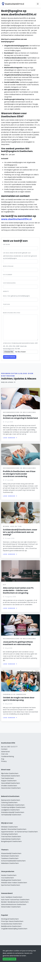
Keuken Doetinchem (8, 875)
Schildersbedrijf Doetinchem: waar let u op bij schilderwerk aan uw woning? (20, 532)
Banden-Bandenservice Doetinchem (15, 902)
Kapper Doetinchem (8, 781)
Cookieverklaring (7, 756)
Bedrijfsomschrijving (11, 313)
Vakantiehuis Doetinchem (10, 839)
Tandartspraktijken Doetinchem (13, 807)
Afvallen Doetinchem (9, 786)
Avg (2, 759)
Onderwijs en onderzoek (14, 694)
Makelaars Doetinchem (10, 863)
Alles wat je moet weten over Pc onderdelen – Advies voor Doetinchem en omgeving (18, 590)
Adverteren (5, 751)
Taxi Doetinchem (7, 778)
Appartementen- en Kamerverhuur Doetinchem (19, 832)
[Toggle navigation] (38, 3)
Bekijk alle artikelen (7, 382)
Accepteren (9, 959)
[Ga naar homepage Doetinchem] (12, 4)
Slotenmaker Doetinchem (11, 907)
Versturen (9, 357)
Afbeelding (7, 343)
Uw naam (6, 244)
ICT (4, 585)
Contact (4, 749)
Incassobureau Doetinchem (11, 924)
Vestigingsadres (9, 283)
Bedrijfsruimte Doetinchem (11, 926)
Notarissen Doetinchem (10, 856)
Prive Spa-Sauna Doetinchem (12, 921)
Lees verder (9, 438)
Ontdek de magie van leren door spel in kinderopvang (18, 698)
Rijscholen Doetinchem (9, 773)
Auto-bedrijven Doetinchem (11, 897)
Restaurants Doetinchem (10, 800)
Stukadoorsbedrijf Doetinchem (12, 812)
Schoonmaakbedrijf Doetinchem (13, 861)
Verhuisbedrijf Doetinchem (11, 815)
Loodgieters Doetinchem (10, 810)
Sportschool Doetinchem (10, 885)
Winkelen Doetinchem (9, 827)
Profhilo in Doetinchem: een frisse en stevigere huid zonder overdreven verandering (19, 474)
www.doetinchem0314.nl (16, 219)
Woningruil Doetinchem (10, 919)
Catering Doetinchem (9, 802)
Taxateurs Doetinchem (9, 858)
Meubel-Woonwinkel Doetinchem (13, 829)
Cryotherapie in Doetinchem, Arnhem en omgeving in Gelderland (20, 416)
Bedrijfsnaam (8, 266)
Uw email (6, 253)
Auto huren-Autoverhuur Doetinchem (15, 899)
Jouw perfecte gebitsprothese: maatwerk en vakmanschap (18, 643)
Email (5, 296)
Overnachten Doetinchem (11, 836)
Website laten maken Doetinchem (14, 883)
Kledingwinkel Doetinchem (11, 880)
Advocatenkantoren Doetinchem (13, 904)
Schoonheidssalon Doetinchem (12, 805)
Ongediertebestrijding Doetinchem (14, 929)
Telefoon (6, 304)
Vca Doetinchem (7, 878)
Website (6, 291)
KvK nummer (7, 274)
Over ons (4, 754)
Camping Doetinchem (9, 834)
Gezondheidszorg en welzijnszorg (19, 412)
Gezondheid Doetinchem (10, 783)
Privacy (4, 761)
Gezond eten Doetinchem (11, 788)
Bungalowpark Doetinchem (11, 841)
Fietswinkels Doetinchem (10, 776)
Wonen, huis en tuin (12, 526)
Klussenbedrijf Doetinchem (11, 853)
